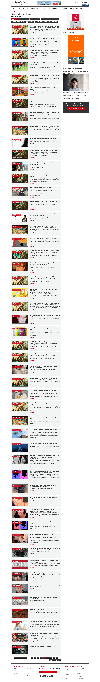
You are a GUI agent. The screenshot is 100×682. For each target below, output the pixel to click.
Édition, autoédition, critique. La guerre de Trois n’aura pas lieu (44, 561)
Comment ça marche (68, 669)
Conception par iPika (80, 674)
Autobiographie (29, 668)
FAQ (66, 671)
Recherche (87, 8)
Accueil (14, 8)
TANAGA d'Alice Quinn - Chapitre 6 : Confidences (44, 303)
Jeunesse (16, 673)
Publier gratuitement (45, 8)
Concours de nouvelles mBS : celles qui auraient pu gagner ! (44, 622)
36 (53, 658)
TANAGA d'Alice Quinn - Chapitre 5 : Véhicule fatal (44, 342)
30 (35, 658)
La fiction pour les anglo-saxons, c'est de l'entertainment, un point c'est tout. (42, 510)
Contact (67, 674)
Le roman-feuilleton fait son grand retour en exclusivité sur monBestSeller (43, 486)
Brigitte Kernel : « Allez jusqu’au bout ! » (41, 646)
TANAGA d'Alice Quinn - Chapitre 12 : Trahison (43, 150)
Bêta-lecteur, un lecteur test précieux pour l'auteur (42, 39)
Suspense (16, 670)
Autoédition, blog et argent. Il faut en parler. (43, 573)
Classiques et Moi (35, 19)
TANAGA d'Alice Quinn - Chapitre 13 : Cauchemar (44, 126)
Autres (27, 675)
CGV (67, 678)
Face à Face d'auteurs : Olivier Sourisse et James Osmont (44, 522)
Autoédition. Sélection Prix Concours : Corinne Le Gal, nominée (44, 63)
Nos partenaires (80, 678)
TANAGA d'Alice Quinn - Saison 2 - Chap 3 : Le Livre (45, 26)
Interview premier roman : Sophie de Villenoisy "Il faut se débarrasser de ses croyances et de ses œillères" (44, 114)
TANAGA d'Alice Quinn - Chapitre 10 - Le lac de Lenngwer (43, 202)
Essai (15, 675)
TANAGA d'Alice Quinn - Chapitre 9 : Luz (41, 226)
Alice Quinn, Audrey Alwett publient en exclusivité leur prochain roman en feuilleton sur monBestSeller (44, 457)
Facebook (41, 676)
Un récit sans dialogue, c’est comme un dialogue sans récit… (44, 289)
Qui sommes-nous (70, 673)
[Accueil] (20, 3)
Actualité (23, 19)
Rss (52, 676)
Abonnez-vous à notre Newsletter (48, 672)
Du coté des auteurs (19, 21)
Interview (39, 21)
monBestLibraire (56, 8)
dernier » (58, 660)
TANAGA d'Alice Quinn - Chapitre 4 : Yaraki (42, 354)
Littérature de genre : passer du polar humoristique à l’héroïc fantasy (41, 188)
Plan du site (79, 676)
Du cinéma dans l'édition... (37, 609)
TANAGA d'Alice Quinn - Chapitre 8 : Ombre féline (44, 251)
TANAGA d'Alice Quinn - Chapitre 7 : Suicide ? (43, 277)
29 (32, 658)
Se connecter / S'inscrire (82, 2)
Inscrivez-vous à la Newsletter (76, 108)
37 (56, 658)
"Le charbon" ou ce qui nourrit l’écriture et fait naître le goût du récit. (75, 72)
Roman (15, 668)
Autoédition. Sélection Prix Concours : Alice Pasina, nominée (45, 316)
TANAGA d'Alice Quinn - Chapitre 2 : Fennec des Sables (44, 403)
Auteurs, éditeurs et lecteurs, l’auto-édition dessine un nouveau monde (43, 535)
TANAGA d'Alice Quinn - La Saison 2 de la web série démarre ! (45, 76)
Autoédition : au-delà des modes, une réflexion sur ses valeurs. (44, 597)
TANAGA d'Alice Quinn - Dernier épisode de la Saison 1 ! (43, 100)
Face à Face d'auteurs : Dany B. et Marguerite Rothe (43, 430)
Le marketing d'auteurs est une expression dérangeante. (43, 551)
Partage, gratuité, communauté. (37, 600)
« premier (17, 658)
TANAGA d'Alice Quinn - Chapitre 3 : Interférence (44, 378)
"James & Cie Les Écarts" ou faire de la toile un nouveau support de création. (43, 214)
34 (47, 658)
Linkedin (47, 676)
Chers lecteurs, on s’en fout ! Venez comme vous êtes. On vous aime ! (44, 366)
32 (41, 658)
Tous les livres (21, 8)
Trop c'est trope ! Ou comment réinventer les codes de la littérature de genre (43, 239)
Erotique (27, 673)
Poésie (27, 672)
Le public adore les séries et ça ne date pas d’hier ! (42, 488)
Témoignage (28, 670)
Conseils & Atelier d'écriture (77, 8)
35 (50, 658)
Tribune (48, 21)
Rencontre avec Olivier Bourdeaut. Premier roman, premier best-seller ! (45, 585)
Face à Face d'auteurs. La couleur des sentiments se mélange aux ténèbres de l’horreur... (44, 471)
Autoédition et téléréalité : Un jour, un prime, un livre (44, 328)
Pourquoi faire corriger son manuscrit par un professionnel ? (43, 139)
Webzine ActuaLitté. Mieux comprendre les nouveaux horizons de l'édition (42, 263)
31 (38, 658)
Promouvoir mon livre (32, 8)
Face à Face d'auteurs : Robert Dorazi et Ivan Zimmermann (43, 391)
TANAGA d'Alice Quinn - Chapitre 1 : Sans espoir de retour (45, 417)
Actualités (65, 8)
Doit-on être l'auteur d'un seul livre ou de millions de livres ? (44, 88)
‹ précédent (24, 658)
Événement (30, 21)
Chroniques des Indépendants (51, 19)
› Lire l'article (32, 32)
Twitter (43, 676)
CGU (67, 676)
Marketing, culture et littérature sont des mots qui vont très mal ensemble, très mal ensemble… (45, 549)
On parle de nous (81, 672)
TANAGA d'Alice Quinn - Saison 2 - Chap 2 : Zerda (44, 51)
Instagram (50, 676)
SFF (14, 672)
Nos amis (79, 670)
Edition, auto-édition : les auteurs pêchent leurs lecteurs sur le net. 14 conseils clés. (44, 444)
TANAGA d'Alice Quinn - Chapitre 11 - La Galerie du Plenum (44, 175)
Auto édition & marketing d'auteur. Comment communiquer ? (43, 163)
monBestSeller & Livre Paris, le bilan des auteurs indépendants (44, 634)
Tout (15, 19)
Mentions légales (81, 668)
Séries (55, 21)
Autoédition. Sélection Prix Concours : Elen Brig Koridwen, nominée (43, 498)
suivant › (52, 660)
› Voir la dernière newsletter (76, 111)
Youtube (45, 676)
